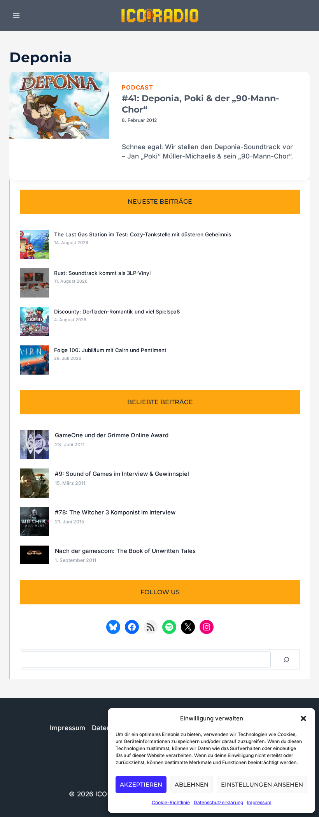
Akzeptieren (141, 784)
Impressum (259, 802)
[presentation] (59, 105)
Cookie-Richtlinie (171, 802)
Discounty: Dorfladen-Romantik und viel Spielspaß (117, 311)
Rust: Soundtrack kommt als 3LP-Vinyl (102, 273)
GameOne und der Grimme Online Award (111, 435)
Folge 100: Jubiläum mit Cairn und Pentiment (110, 350)
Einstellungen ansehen (262, 784)
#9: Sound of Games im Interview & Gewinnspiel (122, 473)
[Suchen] (286, 659)
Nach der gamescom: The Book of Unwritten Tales (125, 551)
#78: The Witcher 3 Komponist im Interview (115, 512)
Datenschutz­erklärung (218, 802)
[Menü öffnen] (16, 15)
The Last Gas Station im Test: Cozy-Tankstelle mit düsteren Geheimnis (142, 234)
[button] (303, 718)
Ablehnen (192, 784)
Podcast (137, 87)
